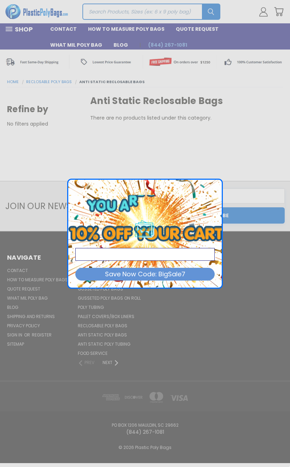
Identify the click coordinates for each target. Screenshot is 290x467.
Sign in (15, 335)
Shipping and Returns (31, 316)
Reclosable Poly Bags (102, 326)
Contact (63, 29)
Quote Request (197, 29)
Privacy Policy (23, 326)
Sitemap (15, 344)
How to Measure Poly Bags (126, 29)
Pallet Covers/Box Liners (106, 316)
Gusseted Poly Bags (100, 289)
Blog (121, 44)
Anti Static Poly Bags (102, 335)
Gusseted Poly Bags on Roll (109, 298)
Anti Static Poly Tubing (104, 344)
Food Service (93, 353)
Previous (279, 445)
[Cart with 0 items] (279, 12)
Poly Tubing (91, 307)
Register (42, 335)
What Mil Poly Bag (76, 44)
